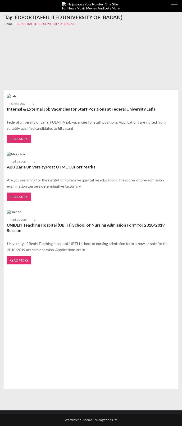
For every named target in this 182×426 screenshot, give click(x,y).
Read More (19, 139)
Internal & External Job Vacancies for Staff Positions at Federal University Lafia (81, 109)
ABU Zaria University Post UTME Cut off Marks (51, 166)
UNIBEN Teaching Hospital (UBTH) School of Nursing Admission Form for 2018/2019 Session (86, 228)
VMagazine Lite (106, 420)
